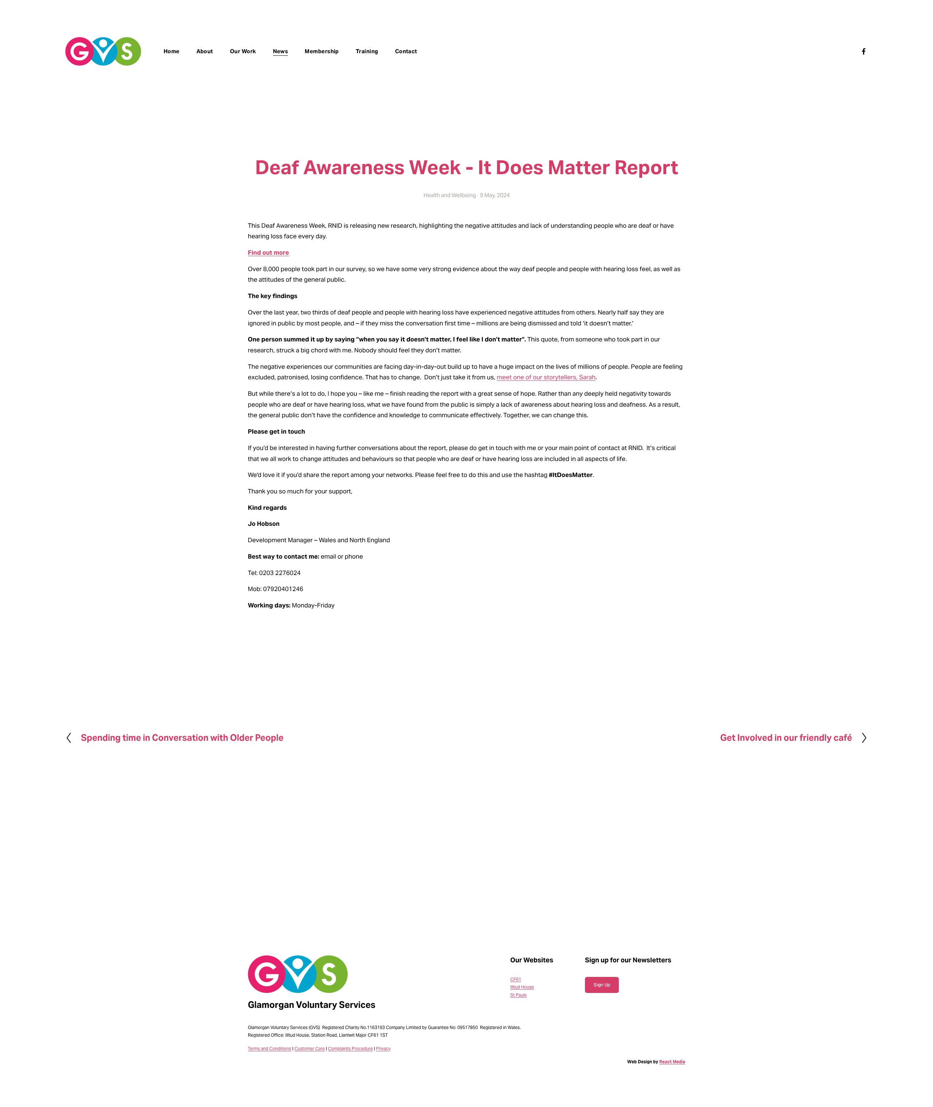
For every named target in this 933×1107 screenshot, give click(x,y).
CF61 (515, 979)
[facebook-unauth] (864, 51)
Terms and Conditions (269, 1048)
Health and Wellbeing (449, 195)
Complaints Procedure (350, 1048)
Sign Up (602, 984)
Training (367, 51)
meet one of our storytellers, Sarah (546, 377)
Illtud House (522, 987)
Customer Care (309, 1048)
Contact (406, 51)
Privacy (383, 1048)
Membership (322, 51)
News (280, 51)
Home (172, 51)
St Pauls (518, 995)
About (204, 51)
